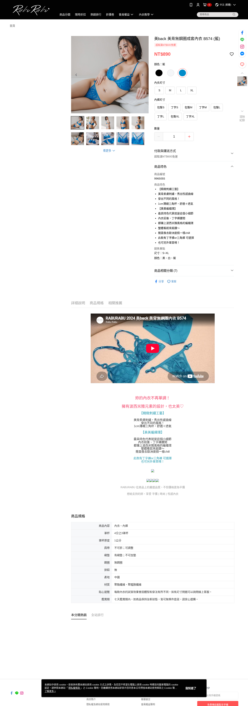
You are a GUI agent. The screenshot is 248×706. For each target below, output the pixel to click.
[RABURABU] (31, 10)
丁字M (203, 107)
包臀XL (175, 116)
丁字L (160, 116)
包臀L (216, 107)
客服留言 (145, 699)
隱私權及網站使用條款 (98, 704)
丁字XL (190, 116)
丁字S (174, 107)
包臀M (188, 107)
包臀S (160, 107)
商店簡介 (91, 699)
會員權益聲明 (148, 704)
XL (192, 90)
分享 (161, 281)
